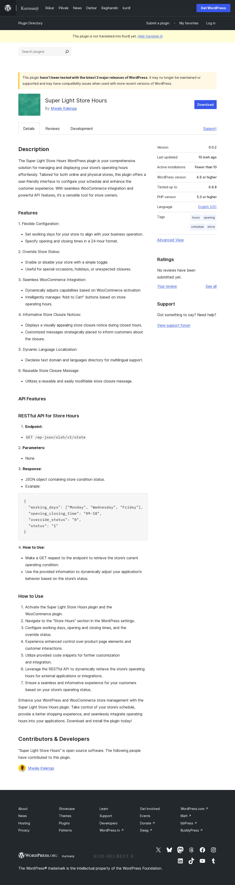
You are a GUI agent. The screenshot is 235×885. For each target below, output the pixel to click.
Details (29, 128)
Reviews (52, 128)
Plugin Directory (30, 23)
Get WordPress (213, 8)
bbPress (189, 823)
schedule (197, 226)
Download (205, 105)
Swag (146, 830)
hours (196, 217)
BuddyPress (192, 830)
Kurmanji (68, 856)
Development (81, 128)
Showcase (67, 809)
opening (209, 217)
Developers (109, 823)
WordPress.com (194, 809)
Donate (147, 823)
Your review (167, 286)
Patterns (65, 830)
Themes (65, 816)
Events (145, 816)
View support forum (173, 325)
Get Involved (150, 809)
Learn (104, 809)
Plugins (64, 823)
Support (210, 128)
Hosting (24, 823)
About (23, 809)
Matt (186, 816)
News (22, 816)
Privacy (24, 830)
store (211, 226)
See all (211, 286)
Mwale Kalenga (64, 108)
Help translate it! (150, 36)
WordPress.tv (112, 830)
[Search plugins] (67, 51)
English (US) (207, 207)
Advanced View (170, 240)
